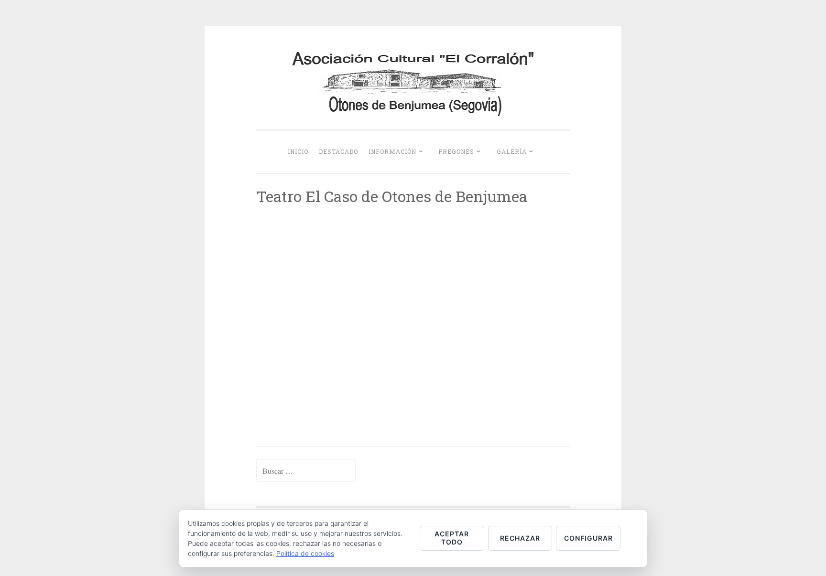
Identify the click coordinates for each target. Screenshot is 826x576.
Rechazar (520, 538)
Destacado (338, 151)
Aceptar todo (452, 538)
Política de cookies (305, 553)
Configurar (588, 538)
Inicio (298, 151)
